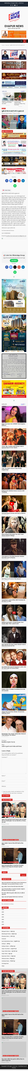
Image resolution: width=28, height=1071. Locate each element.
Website (4, 786)
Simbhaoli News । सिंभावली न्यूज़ (8, 961)
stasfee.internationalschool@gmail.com (16, 236)
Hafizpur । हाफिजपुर (6, 943)
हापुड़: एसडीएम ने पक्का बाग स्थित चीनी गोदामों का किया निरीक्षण (14, 833)
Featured (3, 108)
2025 (3, 912)
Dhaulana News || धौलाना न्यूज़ (8, 936)
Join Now (14, 260)
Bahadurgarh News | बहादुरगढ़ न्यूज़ (9, 933)
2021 (3, 922)
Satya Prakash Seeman (7, 113)
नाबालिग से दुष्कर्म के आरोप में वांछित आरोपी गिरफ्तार (12, 745)
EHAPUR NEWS (14, 26)
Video (3, 966)
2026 (3, 909)
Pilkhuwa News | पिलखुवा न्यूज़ (8, 958)
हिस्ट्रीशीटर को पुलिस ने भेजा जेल (8, 741)
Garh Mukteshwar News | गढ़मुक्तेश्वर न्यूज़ (11, 941)
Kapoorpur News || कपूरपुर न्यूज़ (8, 956)
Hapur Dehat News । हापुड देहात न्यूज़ (9, 951)
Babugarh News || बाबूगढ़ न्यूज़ (8, 931)
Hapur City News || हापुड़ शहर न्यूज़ (12, 839)
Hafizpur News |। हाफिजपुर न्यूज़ (8, 946)
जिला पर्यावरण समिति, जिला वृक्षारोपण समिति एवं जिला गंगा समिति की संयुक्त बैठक (14, 1049)
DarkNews (21, 1066)
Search (4, 872)
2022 (3, 919)
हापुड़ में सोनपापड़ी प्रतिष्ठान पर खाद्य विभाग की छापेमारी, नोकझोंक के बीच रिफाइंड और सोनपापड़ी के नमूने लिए (14, 856)
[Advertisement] (14, 34)
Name (4, 775)
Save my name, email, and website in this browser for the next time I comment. (13, 792)
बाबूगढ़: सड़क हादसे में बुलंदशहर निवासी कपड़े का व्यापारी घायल (12, 896)
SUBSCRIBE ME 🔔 (24, 41)
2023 (3, 917)
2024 (3, 914)
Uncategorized (5, 963)
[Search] (21, 41)
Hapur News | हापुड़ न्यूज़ (11, 816)
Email (3, 781)
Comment (5, 757)
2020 (3, 924)
